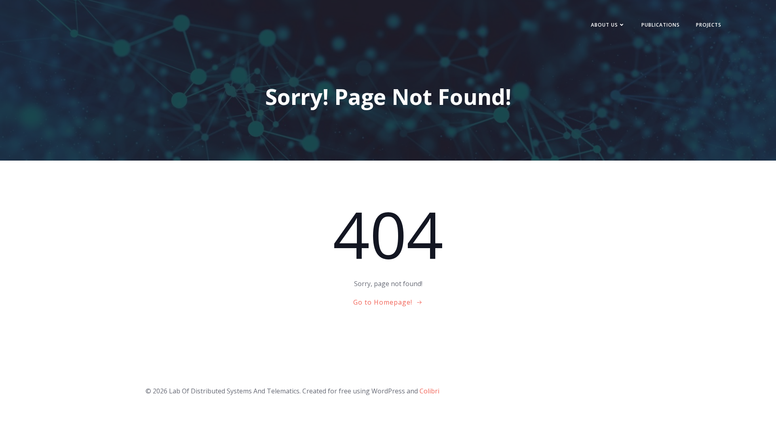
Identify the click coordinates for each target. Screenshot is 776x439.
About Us (604, 24)
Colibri (429, 391)
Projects (708, 24)
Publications (660, 24)
